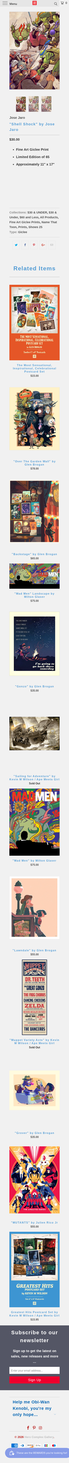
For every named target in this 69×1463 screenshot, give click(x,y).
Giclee (22, 232)
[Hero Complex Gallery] (34, 3)
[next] (56, 50)
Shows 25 (35, 227)
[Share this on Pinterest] (34, 245)
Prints (22, 227)
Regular (16, 189)
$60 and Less (29, 217)
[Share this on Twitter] (16, 245)
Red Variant (34, 189)
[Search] (55, 3)
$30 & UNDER (37, 212)
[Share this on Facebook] (25, 245)
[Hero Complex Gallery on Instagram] (40, 1428)
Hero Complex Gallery (39, 1437)
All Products (49, 217)
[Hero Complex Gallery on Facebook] (28, 1428)
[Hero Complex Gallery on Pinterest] (34, 1428)
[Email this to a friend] (51, 245)
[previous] (12, 50)
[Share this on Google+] (43, 245)
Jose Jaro (17, 117)
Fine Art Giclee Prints (24, 222)
